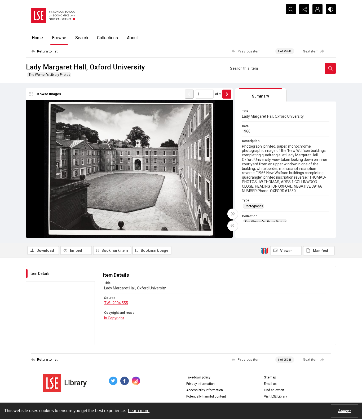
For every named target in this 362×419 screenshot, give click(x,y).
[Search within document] (330, 68)
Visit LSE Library (275, 396)
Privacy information (200, 384)
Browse (59, 37)
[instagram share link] (136, 381)
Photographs (254, 206)
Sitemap (270, 377)
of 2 (218, 94)
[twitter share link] (113, 381)
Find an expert (274, 390)
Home (37, 37)
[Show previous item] (189, 94)
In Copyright (114, 318)
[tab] (260, 95)
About (132, 37)
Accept (344, 411)
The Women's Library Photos (49, 75)
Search (81, 37)
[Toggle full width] (232, 214)
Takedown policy (198, 377)
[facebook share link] (124, 381)
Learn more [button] (138, 410)
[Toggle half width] (232, 225)
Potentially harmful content (206, 396)
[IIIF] (265, 250)
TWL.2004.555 (116, 303)
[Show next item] (226, 94)
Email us (270, 384)
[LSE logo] (53, 15)
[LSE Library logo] (65, 383)
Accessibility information (204, 390)
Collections (107, 37)
